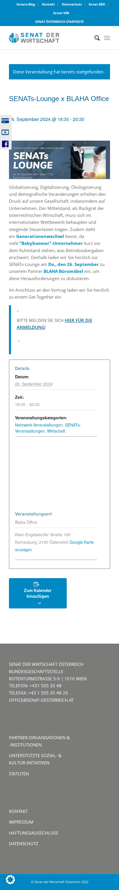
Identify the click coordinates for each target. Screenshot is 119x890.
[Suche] (94, 37)
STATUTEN (19, 774)
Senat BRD (97, 4)
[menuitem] (26, 4)
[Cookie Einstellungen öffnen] (10, 882)
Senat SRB (61, 13)
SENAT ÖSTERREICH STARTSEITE (59, 21)
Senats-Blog (25, 4)
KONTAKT (18, 811)
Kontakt (48, 4)
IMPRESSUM (21, 822)
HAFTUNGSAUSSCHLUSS (33, 833)
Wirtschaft (56, 431)
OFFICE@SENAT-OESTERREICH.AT (41, 700)
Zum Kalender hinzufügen (37, 593)
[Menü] (107, 38)
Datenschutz (72, 4)
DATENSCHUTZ (23, 843)
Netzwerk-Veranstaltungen (39, 425)
